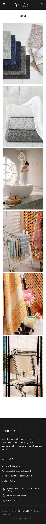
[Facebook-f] (15, 518)
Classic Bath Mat (23, 51)
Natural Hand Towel (23, 364)
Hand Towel (17, 119)
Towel (30, 57)
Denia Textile (24, 511)
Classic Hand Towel (23, 113)
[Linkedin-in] (31, 518)
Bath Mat (18, 57)
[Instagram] (20, 518)
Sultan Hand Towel (23, 238)
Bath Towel (17, 182)
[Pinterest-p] (26, 518)
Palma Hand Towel (23, 301)
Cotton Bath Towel (23, 176)
